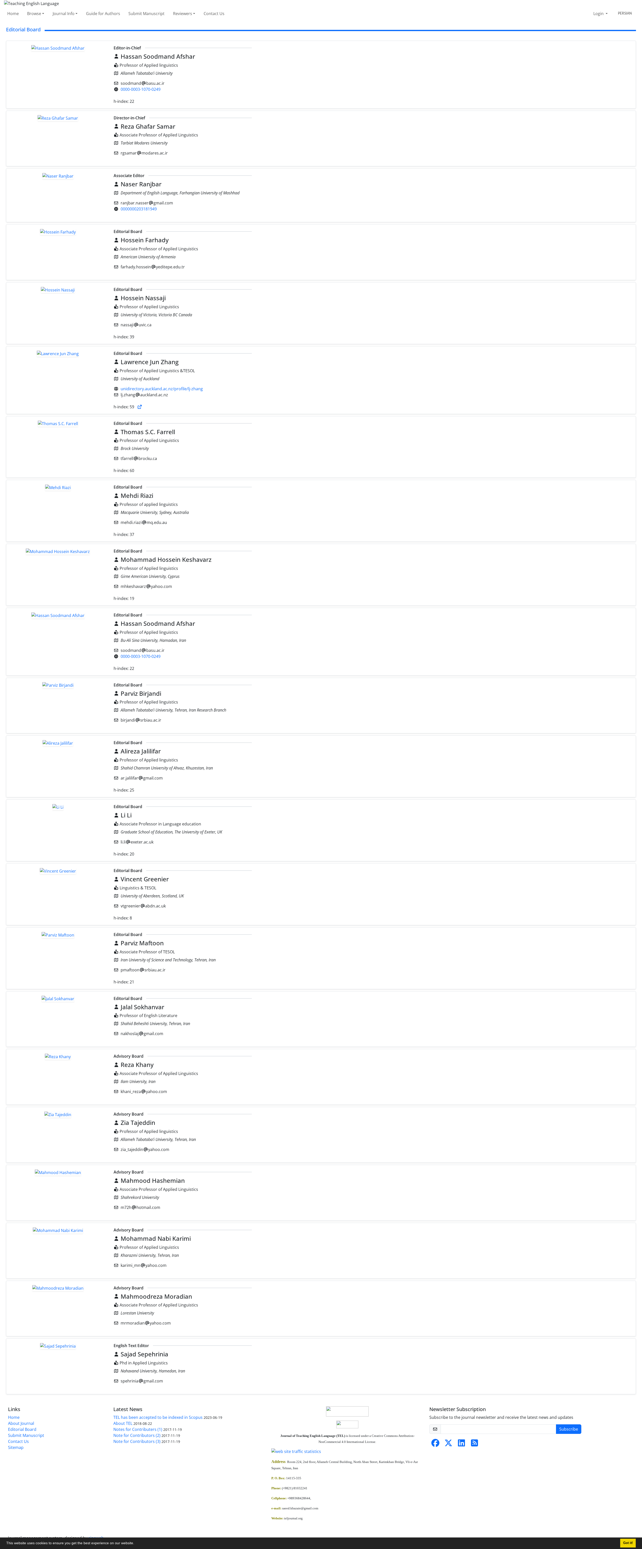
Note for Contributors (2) (136, 1435)
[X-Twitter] (448, 1444)
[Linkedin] (461, 1444)
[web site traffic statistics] (347, 1451)
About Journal (21, 1423)
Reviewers (182, 13)
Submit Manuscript (146, 13)
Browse (34, 13)
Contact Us (214, 13)
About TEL (122, 1423)
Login (599, 13)
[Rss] (474, 1444)
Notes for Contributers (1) (137, 1429)
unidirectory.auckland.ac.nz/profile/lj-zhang (162, 389)
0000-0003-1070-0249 (140, 89)
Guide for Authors (103, 13)
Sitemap (16, 1447)
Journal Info (63, 13)
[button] (136, 1543)
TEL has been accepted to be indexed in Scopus (158, 1417)
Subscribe (568, 1429)
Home (13, 13)
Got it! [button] (628, 1543)
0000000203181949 (139, 209)
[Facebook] (435, 1444)
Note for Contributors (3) (136, 1441)
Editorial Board (22, 1429)
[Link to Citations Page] (139, 407)
